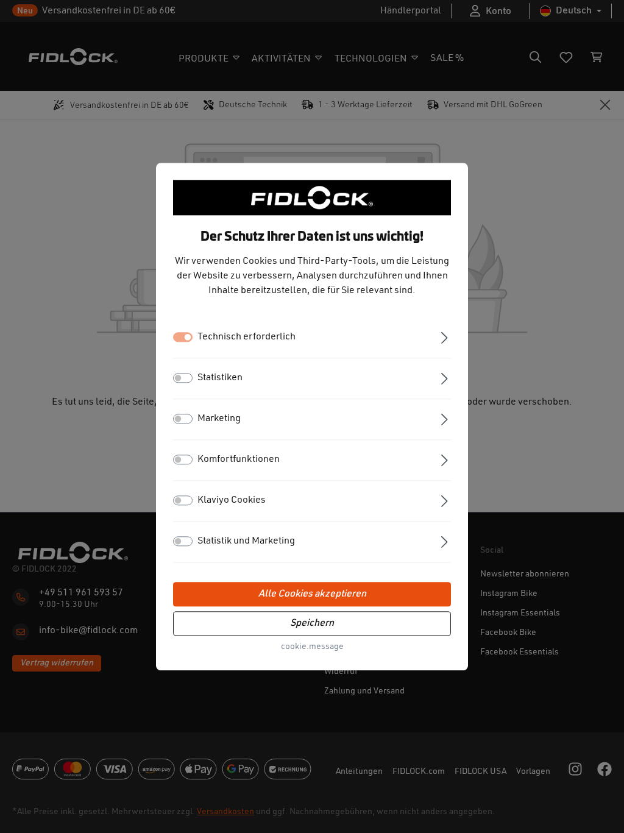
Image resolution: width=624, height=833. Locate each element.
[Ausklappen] (444, 337)
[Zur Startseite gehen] (312, 197)
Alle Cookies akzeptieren (312, 594)
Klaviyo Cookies (231, 500)
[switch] (183, 378)
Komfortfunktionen (238, 459)
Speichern (312, 623)
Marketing (219, 419)
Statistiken (220, 378)
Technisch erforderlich (246, 337)
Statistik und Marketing (246, 541)
